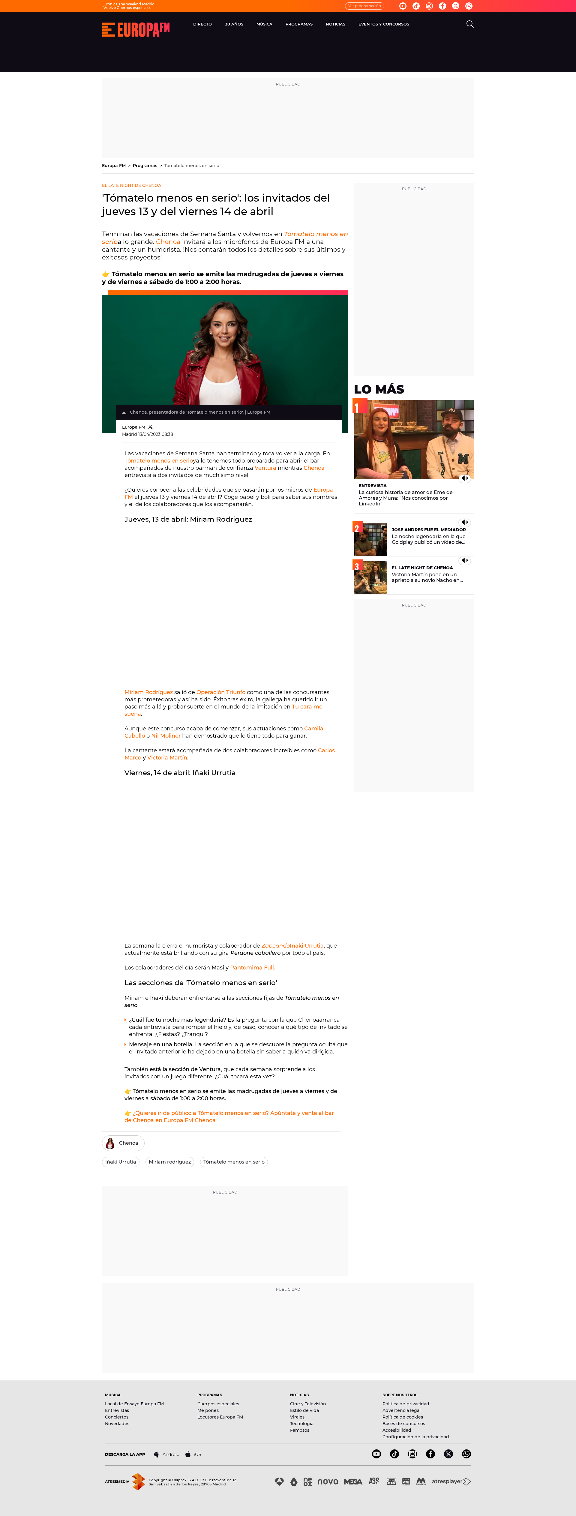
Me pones (208, 1410)
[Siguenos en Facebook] (442, 6)
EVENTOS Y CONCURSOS (383, 24)
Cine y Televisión (308, 1404)
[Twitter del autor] (150, 427)
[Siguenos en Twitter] (455, 6)
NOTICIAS (335, 24)
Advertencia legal (401, 1410)
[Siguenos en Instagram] (429, 6)
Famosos (299, 1430)
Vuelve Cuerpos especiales (127, 7)
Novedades (117, 1423)
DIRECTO (202, 24)
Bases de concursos (403, 1423)
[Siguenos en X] (448, 1457)
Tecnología (302, 1423)
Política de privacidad (405, 1404)
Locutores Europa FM (220, 1417)
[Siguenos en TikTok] (394, 1457)
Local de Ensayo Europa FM (134, 1404)
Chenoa (169, 241)
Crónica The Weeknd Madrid (129, 4)
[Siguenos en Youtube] (402, 6)
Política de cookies (402, 1417)
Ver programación (364, 6)
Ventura (266, 468)
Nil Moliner (166, 736)
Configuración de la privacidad (415, 1437)
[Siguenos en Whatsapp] (468, 6)
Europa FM (114, 165)
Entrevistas (117, 1410)
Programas (145, 165)
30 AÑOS (234, 24)
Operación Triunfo (220, 692)
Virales (297, 1417)
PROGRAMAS (299, 24)
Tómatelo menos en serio (191, 165)
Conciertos (116, 1417)
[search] (470, 24)
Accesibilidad (396, 1430)
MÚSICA (264, 24)
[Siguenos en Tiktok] (416, 6)
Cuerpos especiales (218, 1404)
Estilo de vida (304, 1410)
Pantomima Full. (252, 967)
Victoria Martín (167, 757)
